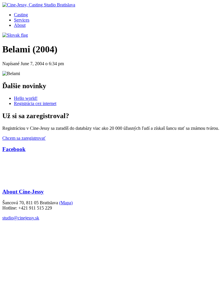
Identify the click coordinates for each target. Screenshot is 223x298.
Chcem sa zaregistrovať (24, 138)
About (20, 25)
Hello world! (25, 98)
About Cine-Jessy (23, 192)
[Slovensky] (15, 35)
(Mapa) (66, 202)
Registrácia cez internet (35, 103)
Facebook (14, 149)
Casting (21, 14)
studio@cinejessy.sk (20, 217)
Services (21, 19)
